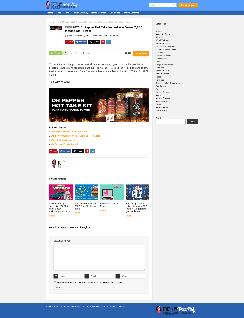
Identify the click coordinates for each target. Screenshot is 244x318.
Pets (67, 13)
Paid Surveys (161, 86)
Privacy (91, 306)
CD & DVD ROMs (162, 40)
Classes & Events (163, 43)
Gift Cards (160, 68)
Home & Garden (98, 13)
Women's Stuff (162, 110)
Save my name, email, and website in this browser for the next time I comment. (90, 282)
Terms (97, 306)
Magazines (160, 77)
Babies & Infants (131, 13)
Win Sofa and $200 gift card (64, 144)
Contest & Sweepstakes (110, 36)
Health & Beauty (80, 13)
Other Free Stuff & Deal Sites (168, 83)
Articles (159, 31)
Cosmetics (115, 13)
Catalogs (159, 37)
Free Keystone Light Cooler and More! (69, 131)
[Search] (174, 5)
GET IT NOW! (141, 53)
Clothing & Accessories (165, 46)
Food (58, 13)
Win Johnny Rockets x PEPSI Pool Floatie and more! (86, 206)
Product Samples (163, 92)
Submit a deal (189, 5)
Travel (158, 104)
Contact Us (105, 306)
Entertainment (162, 58)
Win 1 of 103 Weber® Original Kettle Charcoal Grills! (75, 136)
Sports (158, 95)
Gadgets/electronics (164, 65)
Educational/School (164, 55)
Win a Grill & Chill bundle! (63, 140)
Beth (70, 36)
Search (158, 118)
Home (50, 13)
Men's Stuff (160, 80)
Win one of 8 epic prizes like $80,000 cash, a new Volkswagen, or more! (60, 207)
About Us (84, 306)
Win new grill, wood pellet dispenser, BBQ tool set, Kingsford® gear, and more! (136, 207)
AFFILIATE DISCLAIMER (118, 306)
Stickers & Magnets (164, 98)
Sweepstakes (161, 101)
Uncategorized (162, 107)
